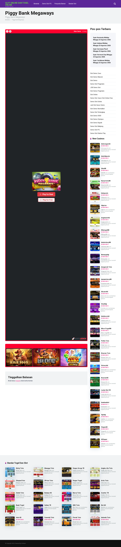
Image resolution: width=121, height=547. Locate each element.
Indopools (104, 193)
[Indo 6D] (10, 525)
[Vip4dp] (95, 423)
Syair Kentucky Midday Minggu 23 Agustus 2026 (102, 39)
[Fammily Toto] (38, 525)
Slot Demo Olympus (97, 119)
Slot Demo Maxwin (96, 77)
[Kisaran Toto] (95, 361)
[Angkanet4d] (95, 226)
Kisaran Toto (105, 353)
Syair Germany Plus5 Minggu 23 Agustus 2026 (102, 50)
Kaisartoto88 (105, 181)
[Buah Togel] (10, 513)
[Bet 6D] (95, 513)
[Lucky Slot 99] (95, 398)
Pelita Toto (105, 341)
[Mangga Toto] (38, 476)
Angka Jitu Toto (106, 468)
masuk (18, 381)
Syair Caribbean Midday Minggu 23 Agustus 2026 (102, 62)
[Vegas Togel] (66, 489)
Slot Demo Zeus (95, 73)
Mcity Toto (20, 468)
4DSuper (104, 439)
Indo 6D (18, 517)
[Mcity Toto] (10, 476)
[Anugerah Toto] (95, 275)
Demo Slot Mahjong (96, 126)
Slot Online (93, 94)
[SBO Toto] (66, 513)
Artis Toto (104, 480)
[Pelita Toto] (95, 349)
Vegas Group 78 (78, 468)
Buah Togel (20, 505)
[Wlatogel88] (95, 238)
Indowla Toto (105, 517)
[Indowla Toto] (95, 525)
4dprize (104, 205)
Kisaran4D (104, 378)
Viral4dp (104, 304)
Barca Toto (77, 493)
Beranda (36, 4)
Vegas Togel (77, 480)
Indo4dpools (105, 156)
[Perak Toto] (66, 525)
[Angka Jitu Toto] (95, 476)
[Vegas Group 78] (66, 476)
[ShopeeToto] (10, 489)
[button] (46, 181)
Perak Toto (77, 517)
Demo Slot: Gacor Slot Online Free (101, 98)
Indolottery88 (106, 242)
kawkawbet (105, 402)
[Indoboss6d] (95, 324)
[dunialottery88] (95, 287)
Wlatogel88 (105, 230)
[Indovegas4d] (95, 152)
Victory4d (104, 365)
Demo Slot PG (46, 4)
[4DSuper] (95, 447)
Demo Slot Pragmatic (97, 84)
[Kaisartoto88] (95, 189)
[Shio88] (95, 176)
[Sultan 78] (38, 513)
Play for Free (48, 200)
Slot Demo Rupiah (96, 123)
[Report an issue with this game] (7, 31)
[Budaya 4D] (38, 501)
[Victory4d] (95, 373)
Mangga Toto (49, 468)
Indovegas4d (105, 144)
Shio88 (103, 168)
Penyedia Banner (60, 4)
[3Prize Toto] (38, 489)
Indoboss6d (105, 316)
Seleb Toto (20, 493)
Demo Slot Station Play (98, 133)
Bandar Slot (72, 4)
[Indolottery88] (95, 250)
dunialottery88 (106, 279)
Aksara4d (104, 292)
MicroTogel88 (106, 328)
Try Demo (19, 357)
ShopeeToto (20, 480)
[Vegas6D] (95, 435)
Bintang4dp (105, 255)
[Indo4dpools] (95, 164)
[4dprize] (95, 213)
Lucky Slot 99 (106, 390)
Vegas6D (104, 427)
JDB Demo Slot (95, 87)
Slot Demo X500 (95, 116)
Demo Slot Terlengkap (97, 112)
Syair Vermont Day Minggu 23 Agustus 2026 (102, 56)
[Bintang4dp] (95, 263)
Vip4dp (103, 415)
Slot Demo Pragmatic (97, 91)
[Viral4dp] (95, 312)
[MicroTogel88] (95, 337)
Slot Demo (93, 80)
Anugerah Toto (106, 267)
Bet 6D (103, 505)
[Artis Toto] (95, 489)
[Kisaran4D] (95, 386)
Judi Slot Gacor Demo (97, 105)
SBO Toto (76, 505)
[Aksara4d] (95, 300)
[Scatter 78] (95, 501)
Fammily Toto (49, 517)
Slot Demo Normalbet (97, 109)
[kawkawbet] (95, 410)
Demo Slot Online (96, 101)
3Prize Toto (48, 480)
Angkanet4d (105, 218)
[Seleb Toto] (10, 501)
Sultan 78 (47, 505)
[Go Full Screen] (10, 31)
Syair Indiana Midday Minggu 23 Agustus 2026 (102, 44)
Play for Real (47, 194)
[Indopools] (95, 201)
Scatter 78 (105, 493)
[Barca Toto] (66, 501)
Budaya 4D (48, 493)
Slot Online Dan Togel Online (17, 4)
